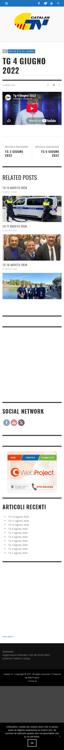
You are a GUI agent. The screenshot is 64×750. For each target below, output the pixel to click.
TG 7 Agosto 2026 (18, 532)
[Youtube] (51, 3)
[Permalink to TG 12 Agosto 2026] (32, 209)
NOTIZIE (13, 51)
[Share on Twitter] (53, 85)
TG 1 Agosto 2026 (18, 553)
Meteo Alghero (7, 636)
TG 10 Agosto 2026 (14, 265)
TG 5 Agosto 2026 (18, 540)
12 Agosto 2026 (9, 192)
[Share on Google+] (59, 85)
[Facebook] (39, 3)
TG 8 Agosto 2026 (18, 528)
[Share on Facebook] (48, 85)
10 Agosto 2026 (9, 269)
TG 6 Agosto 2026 (18, 536)
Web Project (33, 677)
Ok (32, 743)
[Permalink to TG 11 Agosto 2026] (32, 247)
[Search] (6, 3)
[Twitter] (45, 3)
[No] (60, 736)
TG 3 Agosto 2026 (18, 548)
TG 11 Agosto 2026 (14, 226)
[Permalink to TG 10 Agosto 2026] (32, 286)
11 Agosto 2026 (9, 230)
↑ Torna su (32, 681)
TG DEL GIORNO (26, 51)
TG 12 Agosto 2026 (14, 188)
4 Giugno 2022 (8, 85)
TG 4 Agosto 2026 (18, 544)
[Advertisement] (32, 364)
